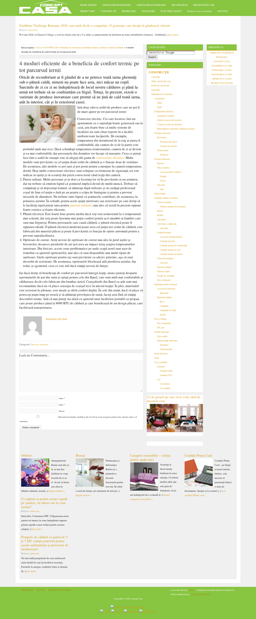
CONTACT (41, 589)
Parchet (160, 163)
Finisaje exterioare (162, 132)
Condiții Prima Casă (198, 455)
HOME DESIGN (88, 5)
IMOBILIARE (129, 11)
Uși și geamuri (160, 362)
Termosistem (162, 150)
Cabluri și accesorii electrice (169, 119)
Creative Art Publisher (200, 594)
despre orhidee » (57, 490)
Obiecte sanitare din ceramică (173, 206)
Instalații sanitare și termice (95, 47)
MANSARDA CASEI (222, 74)
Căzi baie (164, 228)
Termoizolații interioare (167, 340)
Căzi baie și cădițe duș (167, 223)
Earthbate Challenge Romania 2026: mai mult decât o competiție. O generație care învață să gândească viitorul (94, 25)
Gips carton (162, 336)
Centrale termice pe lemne (171, 253)
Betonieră (164, 292)
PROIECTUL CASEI (221, 78)
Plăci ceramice (163, 167)
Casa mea (155, 76)
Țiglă (159, 106)
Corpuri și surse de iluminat (169, 124)
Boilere (160, 215)
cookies (191, 589)
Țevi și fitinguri (164, 279)
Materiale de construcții (70, 47)
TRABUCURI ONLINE (222, 82)
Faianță (163, 176)
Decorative (162, 137)
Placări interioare (161, 331)
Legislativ (155, 89)
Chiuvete (164, 262)
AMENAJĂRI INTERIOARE (116, 5)
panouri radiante (81, 205)
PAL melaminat (164, 323)
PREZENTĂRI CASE (204, 5)
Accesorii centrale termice (171, 236)
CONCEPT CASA (221, 61)
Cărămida (164, 305)
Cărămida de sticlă (168, 310)
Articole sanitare (164, 202)
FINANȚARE (148, 11)
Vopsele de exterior (168, 145)
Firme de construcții (160, 85)
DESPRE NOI (27, 589)
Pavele (163, 314)
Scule (156, 357)
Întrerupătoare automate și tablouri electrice (176, 128)
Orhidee (26, 455)
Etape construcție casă (161, 81)
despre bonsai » (83, 495)
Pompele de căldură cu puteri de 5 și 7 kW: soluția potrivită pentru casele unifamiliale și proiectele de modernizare (44, 543)
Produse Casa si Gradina (199, 11)
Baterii (160, 210)
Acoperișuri (159, 98)
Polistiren (164, 154)
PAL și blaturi (160, 318)
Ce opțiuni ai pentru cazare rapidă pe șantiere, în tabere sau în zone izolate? (44, 502)
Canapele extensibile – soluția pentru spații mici (150, 457)
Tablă (159, 102)
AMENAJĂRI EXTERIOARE (151, 5)
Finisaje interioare (162, 158)
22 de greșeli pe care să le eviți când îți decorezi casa (173, 399)
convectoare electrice (110, 157)
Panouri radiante (116, 47)
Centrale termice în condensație (173, 245)
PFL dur (161, 327)
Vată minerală (166, 349)
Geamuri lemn (166, 370)
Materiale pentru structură (165, 284)
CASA (38, 47)
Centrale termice (164, 232)
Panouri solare (163, 271)
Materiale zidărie (164, 297)
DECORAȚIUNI (179, 5)
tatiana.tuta (32, 29)
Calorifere (161, 219)
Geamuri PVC (166, 375)
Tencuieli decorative (168, 141)
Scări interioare (161, 353)
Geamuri (161, 366)
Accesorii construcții (166, 288)
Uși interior (165, 383)
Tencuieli (161, 184)
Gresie (163, 180)
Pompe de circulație (165, 275)
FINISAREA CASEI (221, 69)
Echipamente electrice (163, 111)
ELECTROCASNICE (171, 11)
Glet (162, 189)
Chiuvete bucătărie (165, 258)
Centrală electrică (167, 240)
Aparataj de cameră (165, 115)
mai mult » (174, 34)
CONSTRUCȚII (108, 11)
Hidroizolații (159, 193)
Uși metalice (165, 387)
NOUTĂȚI (222, 11)
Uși (158, 379)
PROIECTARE (87, 11)
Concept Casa (47, 8)
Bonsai (80, 455)
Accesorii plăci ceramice (170, 171)
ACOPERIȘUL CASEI (221, 65)
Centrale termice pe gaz (170, 249)
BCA (162, 301)
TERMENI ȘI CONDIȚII (59, 589)
